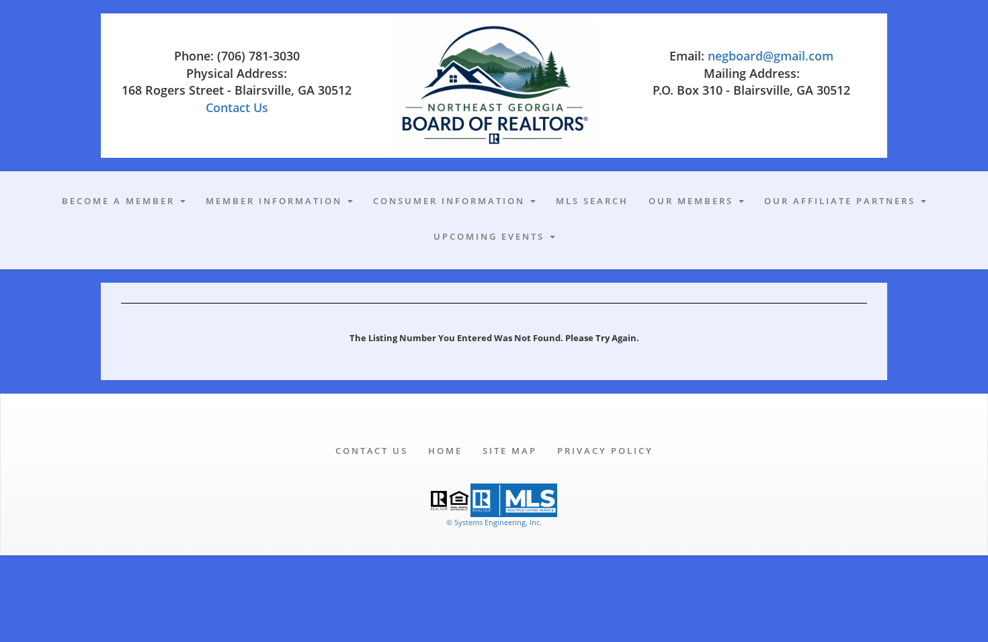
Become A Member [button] (120, 201)
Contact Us (237, 107)
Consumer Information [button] (451, 201)
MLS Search (592, 201)
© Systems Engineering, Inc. (494, 522)
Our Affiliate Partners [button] (841, 201)
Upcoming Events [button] (491, 236)
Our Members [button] (693, 201)
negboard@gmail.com (770, 56)
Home (445, 451)
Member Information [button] (276, 201)
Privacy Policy (605, 451)
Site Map (510, 451)
